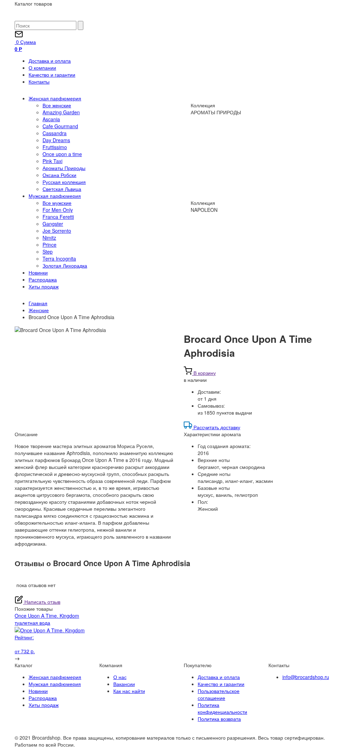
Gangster (53, 223)
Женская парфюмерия (55, 98)
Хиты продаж (44, 286)
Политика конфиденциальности (222, 708)
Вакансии (124, 683)
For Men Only (58, 209)
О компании (42, 67)
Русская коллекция (64, 181)
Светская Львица (62, 188)
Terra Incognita (59, 258)
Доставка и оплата (50, 60)
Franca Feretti (58, 216)
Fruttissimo (55, 147)
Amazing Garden (61, 112)
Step (48, 251)
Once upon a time (62, 154)
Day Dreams (56, 140)
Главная (38, 303)
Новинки (38, 272)
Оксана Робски (59, 174)
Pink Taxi (52, 160)
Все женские (57, 105)
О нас (120, 676)
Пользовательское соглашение (219, 694)
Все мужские (57, 202)
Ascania (51, 119)
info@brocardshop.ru (305, 676)
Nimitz (49, 237)
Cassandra (55, 133)
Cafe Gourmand (60, 126)
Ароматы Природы (64, 167)
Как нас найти (129, 690)
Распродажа (43, 279)
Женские (39, 310)
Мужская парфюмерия (55, 195)
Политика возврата (219, 718)
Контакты (39, 81)
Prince (49, 244)
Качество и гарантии (52, 74)
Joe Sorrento (57, 230)
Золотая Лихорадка (65, 265)
